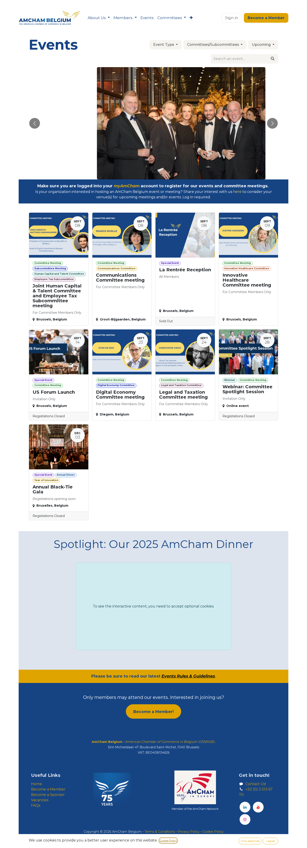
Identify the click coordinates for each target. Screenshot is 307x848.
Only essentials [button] (250, 841)
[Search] (272, 59)
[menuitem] (99, 18)
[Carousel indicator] (145, 174)
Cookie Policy (168, 840)
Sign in (231, 17)
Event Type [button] (164, 44)
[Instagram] (245, 819)
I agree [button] (270, 841)
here (237, 192)
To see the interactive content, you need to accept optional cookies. (153, 606)
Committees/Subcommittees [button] (213, 44)
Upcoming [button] (262, 44)
